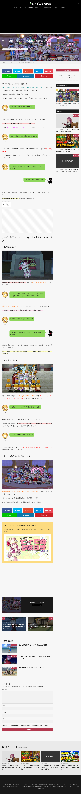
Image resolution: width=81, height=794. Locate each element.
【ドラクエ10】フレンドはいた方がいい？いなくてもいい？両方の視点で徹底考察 (67, 170)
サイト (3, 718)
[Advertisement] (40, 22)
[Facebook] (7, 71)
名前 (3, 705)
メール (4, 712)
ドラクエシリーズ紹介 (75, 89)
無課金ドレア (38, 7)
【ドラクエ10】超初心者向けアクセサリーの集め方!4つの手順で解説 (67, 150)
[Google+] (28, 71)
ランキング (6, 781)
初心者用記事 (47, 7)
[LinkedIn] (26, 76)
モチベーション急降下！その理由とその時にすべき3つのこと (35, 657)
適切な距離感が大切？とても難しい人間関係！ (33, 645)
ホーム (15, 7)
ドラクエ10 (30, 7)
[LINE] (9, 76)
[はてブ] (38, 71)
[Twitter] (17, 71)
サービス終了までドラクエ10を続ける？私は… (25, 62)
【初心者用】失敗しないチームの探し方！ (32, 667)
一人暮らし (62, 7)
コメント (4, 689)
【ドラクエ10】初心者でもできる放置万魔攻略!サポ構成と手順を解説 (67, 130)
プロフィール (22, 7)
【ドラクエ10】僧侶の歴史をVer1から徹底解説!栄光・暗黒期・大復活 (70, 767)
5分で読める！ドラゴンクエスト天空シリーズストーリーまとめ (67, 104)
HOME (4, 62)
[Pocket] (48, 71)
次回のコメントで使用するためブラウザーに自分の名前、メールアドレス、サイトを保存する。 (26, 725)
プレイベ (56, 7)
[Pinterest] (44, 76)
